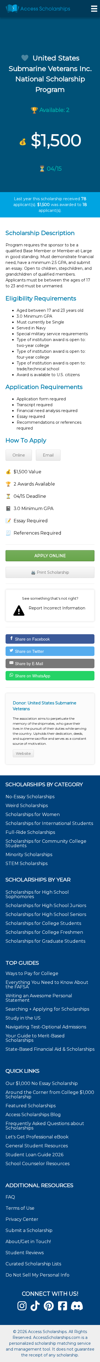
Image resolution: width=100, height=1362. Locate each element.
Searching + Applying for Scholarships (47, 1009)
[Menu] (94, 8)
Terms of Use (20, 1208)
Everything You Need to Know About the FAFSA (47, 984)
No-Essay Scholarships (30, 796)
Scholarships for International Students (49, 823)
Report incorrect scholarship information (50, 605)
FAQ (10, 1197)
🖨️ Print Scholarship (50, 572)
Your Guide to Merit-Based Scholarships (35, 1038)
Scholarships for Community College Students (46, 843)
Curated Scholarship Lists (33, 1264)
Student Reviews (25, 1252)
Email (48, 455)
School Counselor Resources (37, 1163)
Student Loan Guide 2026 (34, 1154)
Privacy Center (22, 1219)
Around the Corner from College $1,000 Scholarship (50, 1094)
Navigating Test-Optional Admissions (46, 1027)
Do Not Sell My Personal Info (37, 1275)
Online (18, 455)
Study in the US (23, 1018)
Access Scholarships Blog (33, 1114)
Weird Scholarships (27, 805)
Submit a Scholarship (29, 1230)
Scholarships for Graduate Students (45, 941)
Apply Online (50, 555)
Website (23, 753)
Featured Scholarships (31, 1105)
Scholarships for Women (33, 814)
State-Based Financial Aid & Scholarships (50, 1049)
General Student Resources (37, 1145)
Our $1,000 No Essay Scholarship (42, 1083)
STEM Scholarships (27, 863)
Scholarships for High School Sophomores (37, 894)
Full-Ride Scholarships (30, 832)
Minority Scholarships (29, 854)
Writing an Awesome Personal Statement (39, 998)
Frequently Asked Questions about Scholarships (45, 1126)
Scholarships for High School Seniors (46, 914)
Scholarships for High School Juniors (46, 905)
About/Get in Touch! (28, 1241)
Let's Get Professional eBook (37, 1137)
